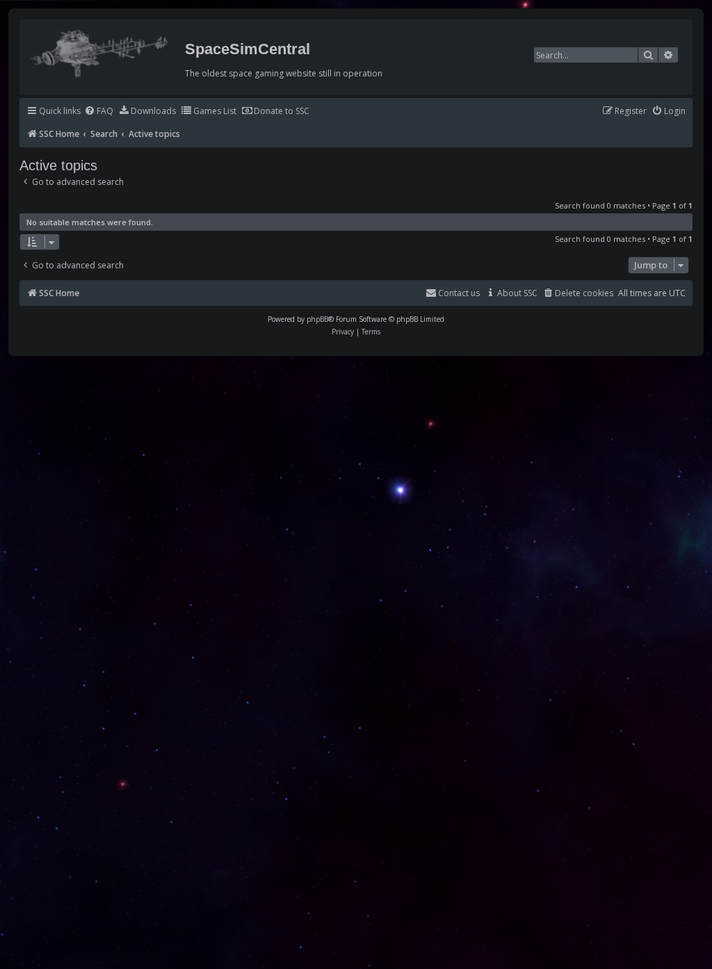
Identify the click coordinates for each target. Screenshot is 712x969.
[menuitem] (98, 111)
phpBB (317, 319)
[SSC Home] (100, 51)
